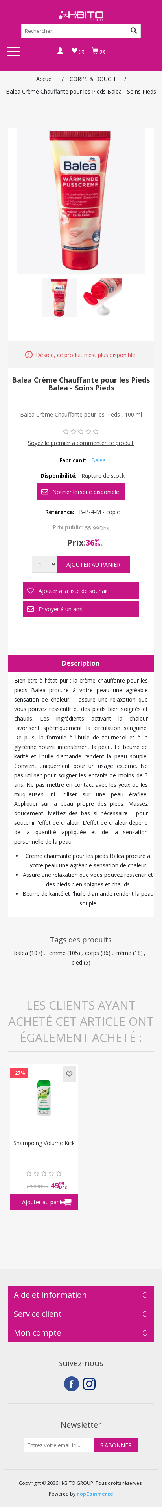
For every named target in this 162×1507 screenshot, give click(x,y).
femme (56, 953)
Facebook (71, 1383)
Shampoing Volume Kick (44, 1143)
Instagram (90, 1383)
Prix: (76, 542)
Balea (98, 460)
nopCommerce (95, 1493)
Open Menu (13, 52)
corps (92, 953)
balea (21, 953)
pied (77, 962)
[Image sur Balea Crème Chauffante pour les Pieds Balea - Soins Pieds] (59, 297)
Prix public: (68, 527)
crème (123, 953)
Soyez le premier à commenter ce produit (81, 443)
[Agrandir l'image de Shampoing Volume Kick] (44, 1098)
